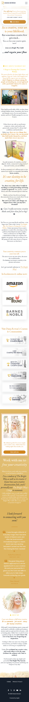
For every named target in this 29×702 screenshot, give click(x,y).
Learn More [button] (15, 22)
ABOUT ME (15, 615)
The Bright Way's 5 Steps (17, 489)
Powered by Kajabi (14, 698)
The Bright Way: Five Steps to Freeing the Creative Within (14, 226)
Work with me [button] (14, 452)
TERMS (9, 682)
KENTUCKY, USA (14, 557)
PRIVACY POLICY (17, 682)
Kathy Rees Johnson (14, 555)
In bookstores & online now (14, 273)
